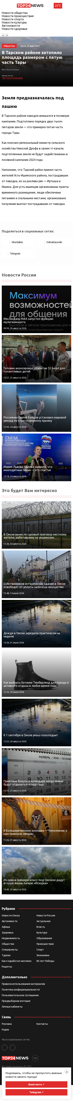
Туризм (6, 955)
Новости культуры (14, 22)
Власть (40, 926)
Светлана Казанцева (12, 78)
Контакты (42, 1023)
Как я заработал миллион (16, 961)
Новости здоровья (14, 28)
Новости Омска (11, 915)
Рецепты (7, 966)
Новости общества (15, 12)
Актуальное (43, 921)
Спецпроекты (10, 949)
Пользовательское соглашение (20, 995)
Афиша (6, 926)
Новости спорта (13, 19)
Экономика (42, 955)
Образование (44, 938)
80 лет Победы (45, 961)
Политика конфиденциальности (21, 989)
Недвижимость (11, 938)
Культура (41, 932)
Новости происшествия (18, 16)
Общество (8, 943)
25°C (58, 5)
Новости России (45, 915)
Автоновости (11, 25)
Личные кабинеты (12, 1006)
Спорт (40, 949)
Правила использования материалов (23, 983)
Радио (5, 1029)
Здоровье (7, 932)
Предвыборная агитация (16, 1001)
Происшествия (45, 943)
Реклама (7, 1023)
